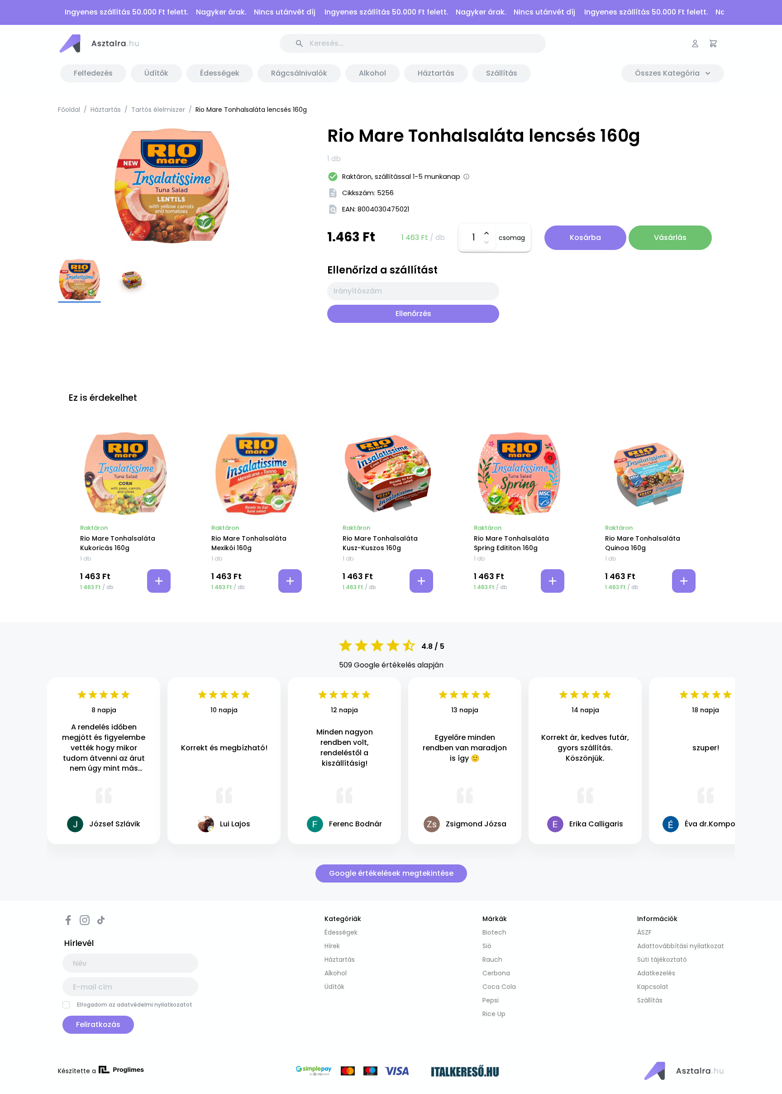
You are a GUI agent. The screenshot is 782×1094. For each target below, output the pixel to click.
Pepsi (490, 1000)
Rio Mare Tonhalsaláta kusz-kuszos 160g (380, 543)
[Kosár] (713, 43)
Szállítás (650, 1000)
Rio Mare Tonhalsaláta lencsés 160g (251, 109)
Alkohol (335, 973)
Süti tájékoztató (662, 959)
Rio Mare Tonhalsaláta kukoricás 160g (117, 543)
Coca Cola (499, 986)
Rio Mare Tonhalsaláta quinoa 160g (642, 543)
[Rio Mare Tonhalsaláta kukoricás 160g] (125, 473)
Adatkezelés (656, 973)
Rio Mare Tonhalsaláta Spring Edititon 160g (511, 543)
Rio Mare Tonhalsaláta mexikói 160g (248, 543)
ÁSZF (644, 932)
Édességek (341, 932)
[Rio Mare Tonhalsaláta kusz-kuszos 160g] (388, 473)
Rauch (492, 959)
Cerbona (496, 973)
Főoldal (69, 109)
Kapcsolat (652, 986)
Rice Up (493, 1013)
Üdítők (334, 986)
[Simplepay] (357, 1072)
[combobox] (413, 291)
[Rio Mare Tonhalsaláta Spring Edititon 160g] (519, 473)
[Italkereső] (465, 1072)
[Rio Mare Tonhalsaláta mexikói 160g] (256, 473)
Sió (486, 945)
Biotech (494, 932)
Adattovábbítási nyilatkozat (680, 945)
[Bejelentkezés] (695, 43)
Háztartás (106, 109)
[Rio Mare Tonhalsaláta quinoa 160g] (650, 473)
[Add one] (486, 233)
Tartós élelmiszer (158, 109)
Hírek (332, 945)
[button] (98, 43)
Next (291, 185)
